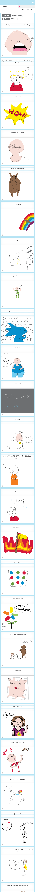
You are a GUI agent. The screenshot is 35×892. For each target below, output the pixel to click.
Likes (15, 19)
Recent (7, 19)
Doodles (7, 15)
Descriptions (18, 15)
